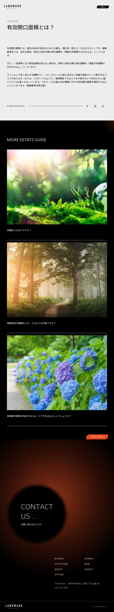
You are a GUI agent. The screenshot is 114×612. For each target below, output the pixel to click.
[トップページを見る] (14, 607)
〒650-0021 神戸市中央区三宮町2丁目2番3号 (77, 583)
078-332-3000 (61, 587)
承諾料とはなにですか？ (19, 230)
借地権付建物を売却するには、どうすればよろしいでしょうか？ (39, 416)
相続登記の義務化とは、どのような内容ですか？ (31, 323)
